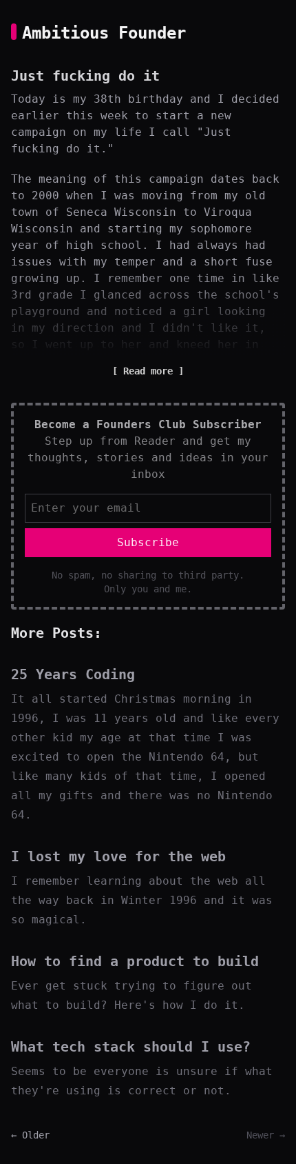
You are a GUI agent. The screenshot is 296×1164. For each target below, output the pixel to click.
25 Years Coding (73, 674)
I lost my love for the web (118, 856)
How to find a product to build (135, 961)
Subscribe (148, 542)
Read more (148, 371)
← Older (30, 1135)
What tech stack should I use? (131, 1046)
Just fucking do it (85, 76)
